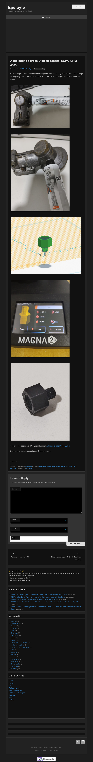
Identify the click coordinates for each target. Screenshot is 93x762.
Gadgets (13, 640)
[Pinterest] (78, 742)
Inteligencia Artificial (17, 645)
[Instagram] (83, 742)
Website (14, 538)
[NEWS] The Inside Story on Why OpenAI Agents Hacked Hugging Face (34, 599)
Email (14, 529)
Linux (12, 650)
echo (53, 466)
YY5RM (11, 700)
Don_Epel (29, 69)
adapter (49, 466)
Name (14, 520)
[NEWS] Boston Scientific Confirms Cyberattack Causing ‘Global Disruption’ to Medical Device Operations (46, 602)
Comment (15, 489)
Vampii (11, 697)
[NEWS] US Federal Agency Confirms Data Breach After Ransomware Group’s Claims (39, 595)
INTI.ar (11, 683)
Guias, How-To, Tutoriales (19, 642)
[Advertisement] (46, 36)
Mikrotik (13, 654)
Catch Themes (53, 750)
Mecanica (28, 466)
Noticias (13, 657)
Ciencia (13, 626)
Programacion (15, 659)
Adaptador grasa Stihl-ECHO (58, 445)
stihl (74, 466)
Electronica (14, 635)
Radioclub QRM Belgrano (17, 693)
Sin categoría (15, 664)
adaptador (42, 466)
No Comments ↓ (39, 69)
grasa (58, 466)
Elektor (13, 638)
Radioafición (15, 661)
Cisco (13, 630)
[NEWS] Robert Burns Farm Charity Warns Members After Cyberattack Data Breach (38, 597)
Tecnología (14, 666)
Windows (14, 669)
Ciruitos (13, 628)
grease (63, 466)
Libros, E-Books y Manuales (20, 647)
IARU (11, 681)
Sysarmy (12, 695)
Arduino (13, 621)
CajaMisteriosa (16, 623)
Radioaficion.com (14, 688)
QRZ (10, 685)
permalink (29, 468)
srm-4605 (69, 466)
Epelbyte (16, 7)
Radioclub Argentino (15, 690)
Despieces (14, 633)
